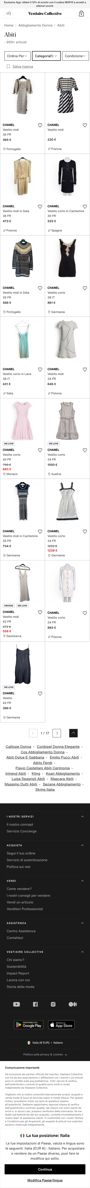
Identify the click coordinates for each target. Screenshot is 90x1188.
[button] (81, 13)
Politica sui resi (18, 866)
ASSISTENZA (16, 923)
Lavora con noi (18, 979)
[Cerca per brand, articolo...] (8, 13)
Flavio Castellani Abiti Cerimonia (42, 768)
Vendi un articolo (20, 902)
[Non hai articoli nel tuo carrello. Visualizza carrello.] (81, 13)
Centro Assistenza (21, 930)
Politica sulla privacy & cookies (43, 1054)
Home (8, 25)
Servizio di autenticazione (27, 859)
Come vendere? (19, 888)
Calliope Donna (18, 746)
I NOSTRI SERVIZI (20, 816)
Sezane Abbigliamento (62, 784)
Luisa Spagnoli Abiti (28, 778)
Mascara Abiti (62, 778)
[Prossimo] (57, 733)
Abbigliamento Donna (35, 25)
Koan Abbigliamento (63, 773)
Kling (36, 773)
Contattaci (15, 937)
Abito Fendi (42, 763)
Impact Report (18, 973)
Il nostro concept (20, 824)
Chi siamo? (15, 959)
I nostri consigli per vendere (28, 895)
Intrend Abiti (15, 773)
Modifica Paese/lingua (45, 1180)
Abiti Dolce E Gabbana (25, 757)
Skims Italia (45, 789)
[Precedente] (33, 733)
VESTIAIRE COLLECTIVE (25, 952)
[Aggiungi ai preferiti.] (39, 125)
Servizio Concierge (22, 831)
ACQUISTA (14, 845)
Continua (45, 1169)
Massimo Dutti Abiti (21, 784)
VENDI (11, 881)
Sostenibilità (16, 966)
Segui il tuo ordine (21, 853)
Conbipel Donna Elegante (58, 746)
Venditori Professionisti (25, 908)
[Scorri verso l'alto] (73, 733)
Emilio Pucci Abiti (64, 757)
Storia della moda (20, 986)
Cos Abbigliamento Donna (42, 752)
